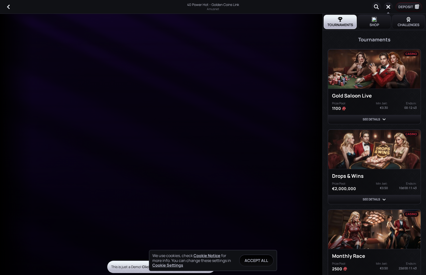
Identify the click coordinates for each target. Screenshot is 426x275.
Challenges (408, 24)
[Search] (376, 6)
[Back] (8, 6)
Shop (374, 24)
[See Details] (384, 119)
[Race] (388, 6)
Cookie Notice (207, 255)
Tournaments (340, 24)
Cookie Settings (167, 265)
